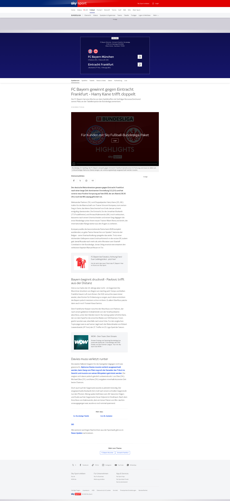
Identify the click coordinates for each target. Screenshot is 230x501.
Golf (119, 10)
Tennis (114, 10)
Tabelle (126, 15)
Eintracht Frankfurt (122, 452)
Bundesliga (76, 15)
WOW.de (73, 479)
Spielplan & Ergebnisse (107, 15)
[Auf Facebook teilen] (74, 180)
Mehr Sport (136, 10)
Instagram (108, 465)
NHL (129, 10)
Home (73, 10)
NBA (124, 10)
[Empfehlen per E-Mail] (92, 180)
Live (125, 80)
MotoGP (107, 10)
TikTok (97, 465)
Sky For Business (99, 476)
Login (115, 140)
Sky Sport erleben (143, 3)
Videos (79, 10)
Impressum (86, 490)
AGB (93, 490)
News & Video (101, 80)
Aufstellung (118, 80)
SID (72, 424)
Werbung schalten (99, 479)
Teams (119, 15)
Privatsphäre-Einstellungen (128, 490)
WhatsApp (133, 465)
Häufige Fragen (75, 490)
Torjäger (134, 15)
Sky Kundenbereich (122, 482)
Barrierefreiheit (143, 490)
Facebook (85, 465)
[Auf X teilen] (80, 180)
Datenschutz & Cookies (104, 490)
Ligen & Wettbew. (145, 15)
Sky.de (73, 476)
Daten (110, 80)
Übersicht (87, 15)
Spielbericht (75, 80)
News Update (76, 433)
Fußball (92, 10)
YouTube (120, 465)
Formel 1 (99, 10)
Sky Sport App (120, 476)
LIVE (86, 10)
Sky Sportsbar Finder (122, 479)
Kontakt (115, 490)
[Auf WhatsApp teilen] (86, 180)
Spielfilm (84, 80)
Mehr (155, 15)
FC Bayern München (107, 452)
